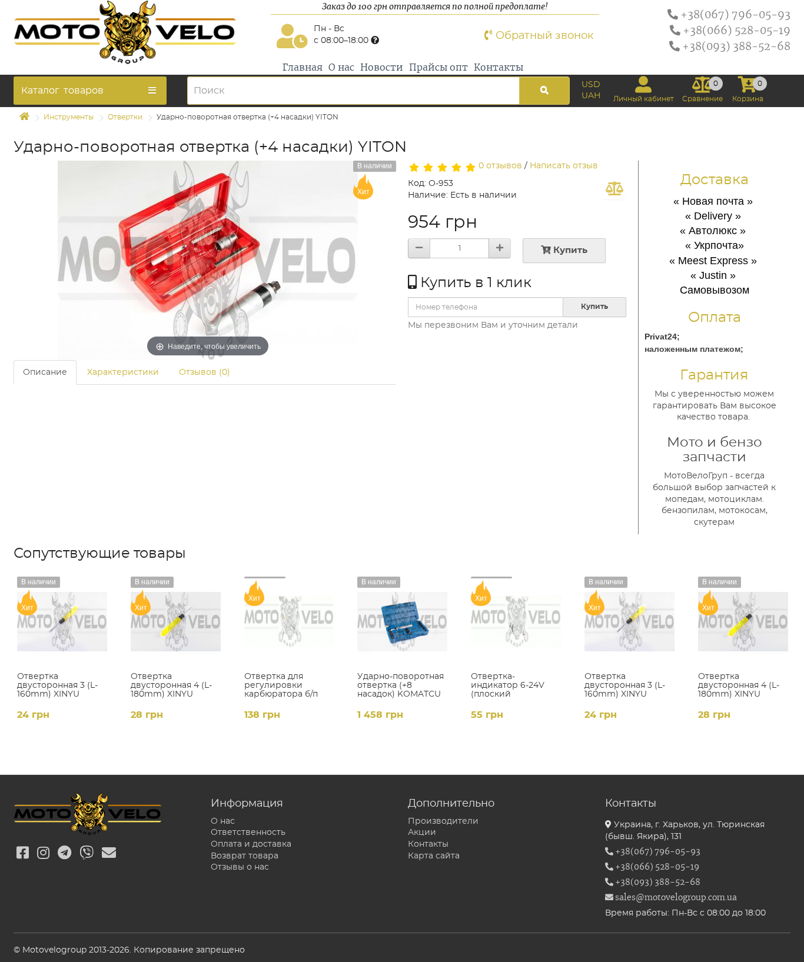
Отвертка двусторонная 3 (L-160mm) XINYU (57, 686)
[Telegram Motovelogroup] (64, 854)
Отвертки (125, 117)
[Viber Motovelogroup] (86, 854)
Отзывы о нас (240, 867)
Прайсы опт (438, 67)
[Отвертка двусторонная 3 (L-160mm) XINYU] (62, 622)
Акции (422, 832)
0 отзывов (500, 166)
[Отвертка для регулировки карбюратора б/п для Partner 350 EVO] (289, 622)
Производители (443, 821)
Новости (381, 67)
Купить (569, 250)
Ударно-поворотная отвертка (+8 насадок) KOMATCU (400, 686)
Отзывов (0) (204, 372)
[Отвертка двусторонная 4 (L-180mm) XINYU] (176, 622)
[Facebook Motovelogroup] (22, 854)
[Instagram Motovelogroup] (43, 854)
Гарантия (714, 375)
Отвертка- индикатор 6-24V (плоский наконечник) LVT (507, 690)
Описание (45, 372)
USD (591, 85)
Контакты (498, 67)
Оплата (714, 318)
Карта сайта (434, 856)
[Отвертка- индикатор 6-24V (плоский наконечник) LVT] (516, 622)
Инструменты (69, 117)
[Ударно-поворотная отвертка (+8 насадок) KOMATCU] (402, 622)
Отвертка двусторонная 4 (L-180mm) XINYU (171, 686)
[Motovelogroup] (139, 32)
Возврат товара (244, 856)
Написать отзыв (564, 166)
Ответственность (248, 832)
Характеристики (123, 372)
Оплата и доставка (251, 844)
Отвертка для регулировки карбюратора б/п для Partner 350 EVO (287, 690)
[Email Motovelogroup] (109, 854)
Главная (303, 67)
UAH (591, 96)
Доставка (714, 180)
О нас (341, 67)
